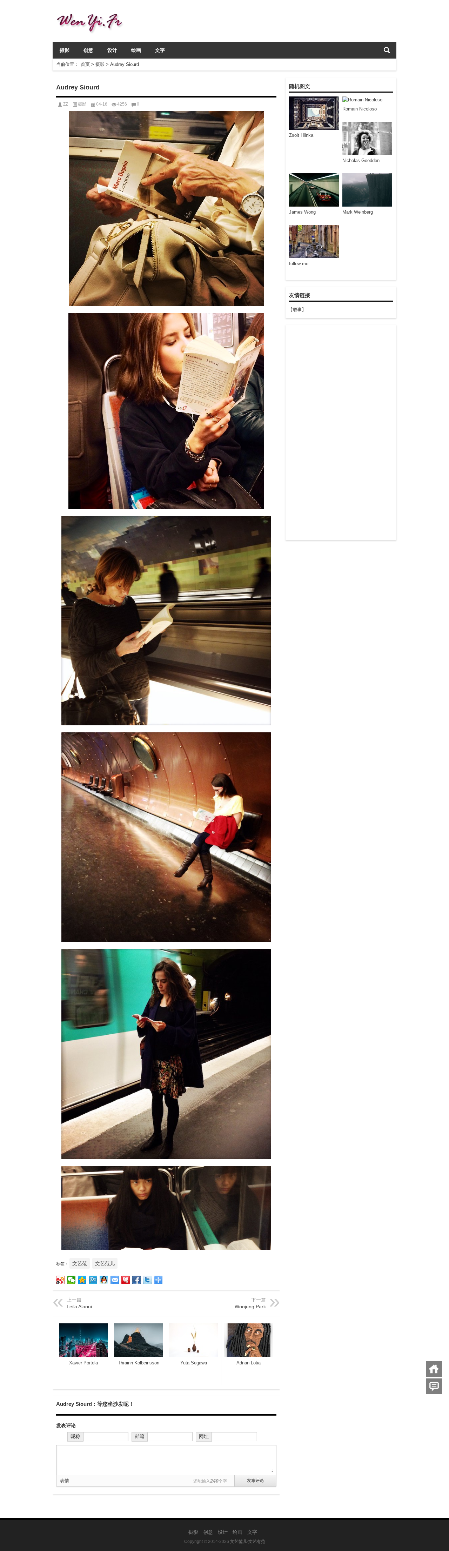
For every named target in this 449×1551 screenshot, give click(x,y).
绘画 (136, 50)
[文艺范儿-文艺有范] (92, 9)
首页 (85, 64)
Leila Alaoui (79, 1306)
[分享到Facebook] (136, 1280)
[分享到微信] (71, 1280)
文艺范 (79, 1263)
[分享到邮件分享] (114, 1280)
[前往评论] (434, 1386)
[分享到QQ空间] (82, 1280)
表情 (64, 1480)
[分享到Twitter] (147, 1280)
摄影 (64, 50)
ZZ (65, 104)
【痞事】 (297, 309)
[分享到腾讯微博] (93, 1280)
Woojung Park (250, 1306)
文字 (160, 50)
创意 (88, 50)
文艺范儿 (105, 1263)
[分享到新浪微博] (60, 1280)
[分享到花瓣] (125, 1280)
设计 (112, 50)
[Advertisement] (340, 432)
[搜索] (386, 50)
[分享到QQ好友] (104, 1280)
